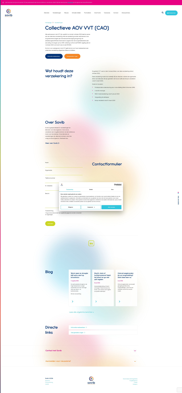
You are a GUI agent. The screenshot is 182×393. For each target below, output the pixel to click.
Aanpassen (90, 207)
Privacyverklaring (49, 382)
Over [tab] (112, 189)
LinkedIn (135, 382)
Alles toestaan (111, 207)
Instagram (135, 384)
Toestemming (49, 211)
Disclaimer (47, 380)
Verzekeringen (58, 22)
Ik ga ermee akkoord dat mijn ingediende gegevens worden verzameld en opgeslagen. (63, 213)
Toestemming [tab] (69, 189)
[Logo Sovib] (8, 13)
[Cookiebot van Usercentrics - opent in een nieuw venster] (115, 185)
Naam (47, 162)
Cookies (47, 384)
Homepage (48, 22)
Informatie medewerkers (53, 56)
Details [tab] (91, 189)
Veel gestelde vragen (72, 56)
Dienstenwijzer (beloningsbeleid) (130, 379)
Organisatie (48, 170)
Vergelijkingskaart (133, 380)
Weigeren (70, 207)
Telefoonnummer (50, 178)
